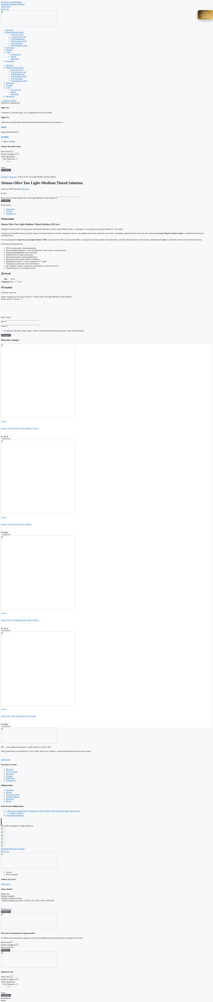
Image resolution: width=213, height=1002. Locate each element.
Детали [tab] (9, 211)
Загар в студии (17, 34)
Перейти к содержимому (11, 2)
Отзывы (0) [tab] (10, 214)
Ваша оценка (7, 299)
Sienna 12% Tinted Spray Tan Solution (16, 524)
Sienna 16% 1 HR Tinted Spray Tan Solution (18, 716)
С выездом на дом (18, 37)
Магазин (9, 30)
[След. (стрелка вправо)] (4, 1000)
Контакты (10, 61)
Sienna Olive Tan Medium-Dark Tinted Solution (20, 620)
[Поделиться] (7, 998)
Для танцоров (16, 43)
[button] (5, 6)
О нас (8, 52)
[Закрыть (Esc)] (9, 998)
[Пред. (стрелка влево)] (2, 1000)
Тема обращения (8, 157)
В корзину (5, 201)
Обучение (10, 48)
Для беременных (18, 39)
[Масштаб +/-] (2, 998)
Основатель (16, 54)
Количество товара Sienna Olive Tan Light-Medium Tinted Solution (28, 198)
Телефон (5, 137)
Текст (3, 168)
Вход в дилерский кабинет (205, 14)
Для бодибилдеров (19, 41)
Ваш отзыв (6, 317)
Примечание (6, 909)
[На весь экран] (4, 998)
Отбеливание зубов (19, 45)
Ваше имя (5, 151)
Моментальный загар (15, 32)
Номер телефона (8, 154)
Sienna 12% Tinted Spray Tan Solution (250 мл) (20, 428)
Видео (13, 57)
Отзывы (9, 50)
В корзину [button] (6, 438)
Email (3, 127)
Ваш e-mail (5, 947)
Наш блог (15, 59)
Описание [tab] (10, 209)
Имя (3, 321)
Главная (4, 177)
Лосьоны (13, 177)
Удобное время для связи (11, 898)
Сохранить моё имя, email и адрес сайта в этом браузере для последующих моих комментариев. (44, 331)
